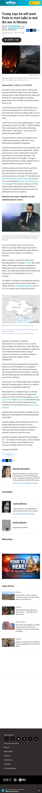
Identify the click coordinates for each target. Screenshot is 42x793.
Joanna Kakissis (13, 28)
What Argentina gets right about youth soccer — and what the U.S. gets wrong (27, 612)
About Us (7, 747)
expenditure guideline (24, 286)
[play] (3, 791)
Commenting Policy (10, 768)
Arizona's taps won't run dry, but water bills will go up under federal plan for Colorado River (27, 597)
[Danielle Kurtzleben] (6, 472)
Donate (35, 3)
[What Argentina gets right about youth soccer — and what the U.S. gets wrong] (8, 610)
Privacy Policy (8, 760)
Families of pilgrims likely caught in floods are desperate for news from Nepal (28, 644)
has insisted (21, 400)
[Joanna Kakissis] (6, 507)
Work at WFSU (8, 751)
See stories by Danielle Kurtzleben (25, 483)
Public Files (7, 764)
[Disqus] (21, 702)
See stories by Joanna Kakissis (24, 514)
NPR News (18, 592)
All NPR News (8, 454)
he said (28, 263)
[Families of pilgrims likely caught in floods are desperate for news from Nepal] (8, 642)
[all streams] (39, 790)
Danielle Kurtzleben (14, 26)
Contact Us (7, 756)
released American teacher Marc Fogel (17, 179)
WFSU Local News (20, 622)
